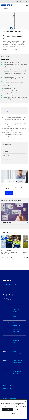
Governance (16, 331)
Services (15, 342)
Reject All (19, 409)
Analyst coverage (17, 362)
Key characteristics (7, 144)
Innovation (15, 314)
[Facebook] (9, 285)
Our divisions (16, 311)
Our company (16, 309)
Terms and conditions (8, 385)
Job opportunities (17, 371)
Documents (5, 151)
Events (14, 316)
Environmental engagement (16, 325)
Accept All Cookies (7, 409)
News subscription (17, 353)
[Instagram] (12, 285)
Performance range (7, 148)
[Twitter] (6, 285)
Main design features (8, 111)
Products (6, 8)
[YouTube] (15, 285)
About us (15, 307)
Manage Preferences (13, 414)
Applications (6, 155)
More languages (5, 56)
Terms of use (6, 391)
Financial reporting (17, 360)
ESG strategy (16, 322)
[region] (13, 409)
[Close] (25, 401)
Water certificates (7, 159)
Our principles (16, 373)
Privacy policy (6, 395)
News (14, 351)
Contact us (9, 193)
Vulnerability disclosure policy (10, 398)
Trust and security (7, 388)
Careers (15, 369)
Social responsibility (18, 329)
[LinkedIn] (3, 285)
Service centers (17, 345)
